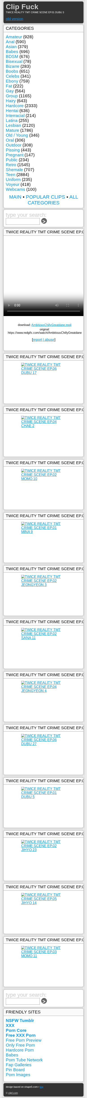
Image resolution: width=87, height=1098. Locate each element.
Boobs (12, 71)
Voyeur (12, 184)
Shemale (14, 169)
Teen (10, 174)
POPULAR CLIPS (45, 197)
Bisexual (14, 61)
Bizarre (12, 66)
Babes (12, 51)
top (41, 1086)
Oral (10, 140)
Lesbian (13, 125)
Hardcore (15, 105)
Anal (10, 41)
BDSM (12, 56)
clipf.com (13, 1093)
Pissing (13, 150)
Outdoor (13, 145)
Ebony (12, 81)
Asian (11, 46)
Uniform (13, 179)
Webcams (15, 189)
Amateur (14, 36)
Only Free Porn (20, 1045)
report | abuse (43, 340)
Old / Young (17, 135)
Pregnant (14, 155)
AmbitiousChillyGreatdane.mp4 (51, 325)
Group (12, 95)
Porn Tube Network (24, 1060)
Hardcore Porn (20, 1050)
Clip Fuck (22, 7)
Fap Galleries (18, 1064)
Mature (12, 130)
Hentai (12, 110)
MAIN (15, 197)
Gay (10, 91)
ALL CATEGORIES (53, 200)
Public (12, 159)
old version (14, 19)
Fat (9, 86)
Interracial (15, 115)
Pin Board (15, 1069)
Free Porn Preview (23, 1040)
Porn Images (18, 1074)
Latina (12, 120)
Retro (11, 164)
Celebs (12, 76)
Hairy (11, 100)
